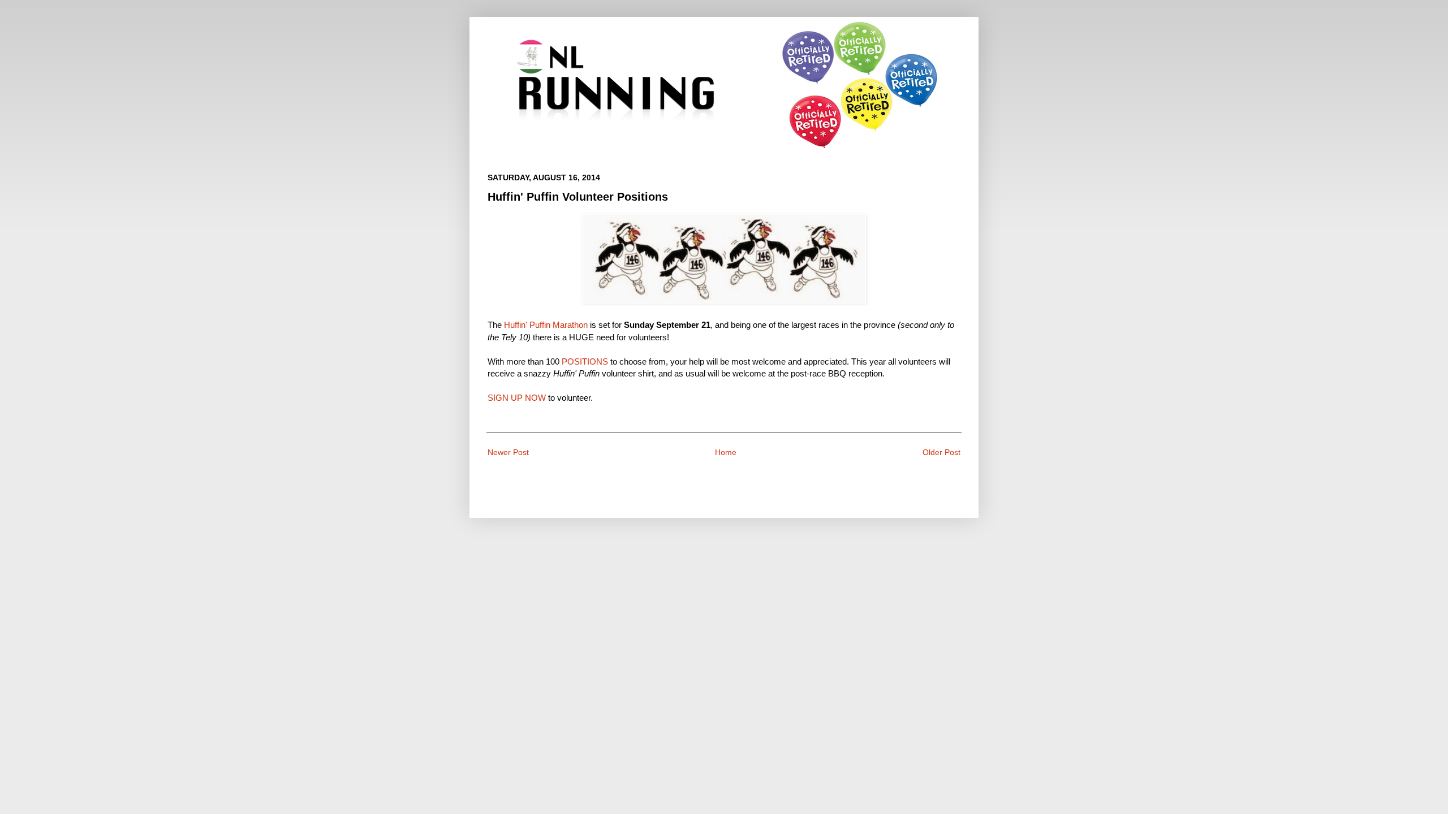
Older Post (941, 452)
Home (725, 452)
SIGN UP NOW (517, 397)
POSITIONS (585, 361)
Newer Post (508, 452)
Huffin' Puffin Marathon (546, 325)
